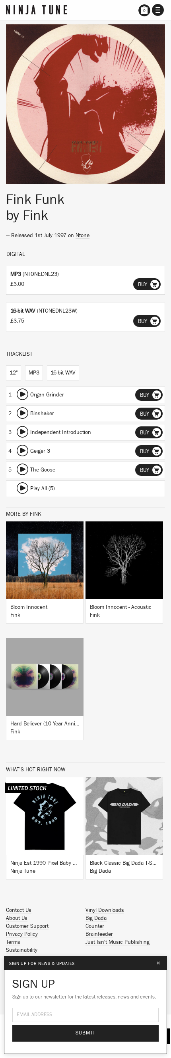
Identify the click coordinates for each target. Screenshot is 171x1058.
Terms (13, 942)
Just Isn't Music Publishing (118, 942)
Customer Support (27, 926)
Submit (86, 1033)
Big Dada (96, 918)
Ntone (82, 235)
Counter (95, 926)
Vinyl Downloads (105, 910)
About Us (16, 918)
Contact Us (18, 910)
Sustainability (21, 950)
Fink (35, 215)
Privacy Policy (22, 934)
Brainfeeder (99, 934)
